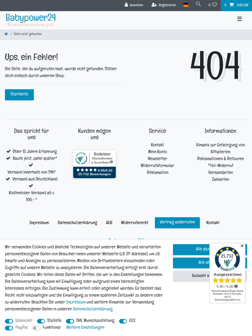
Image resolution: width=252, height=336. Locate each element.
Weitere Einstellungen (85, 327)
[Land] (185, 5)
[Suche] (198, 5)
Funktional (52, 327)
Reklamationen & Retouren (220, 159)
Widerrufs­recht (134, 223)
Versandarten (220, 173)
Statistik (54, 321)
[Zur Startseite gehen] (6, 34)
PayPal (21, 327)
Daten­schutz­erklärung (77, 223)
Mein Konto (157, 152)
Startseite (19, 94)
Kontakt (157, 145)
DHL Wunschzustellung (95, 321)
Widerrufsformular (157, 166)
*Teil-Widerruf (220, 166)
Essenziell (23, 321)
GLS (132, 321)
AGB (109, 223)
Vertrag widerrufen (177, 222)
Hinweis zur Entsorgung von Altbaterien (220, 149)
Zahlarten (220, 179)
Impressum (39, 223)
